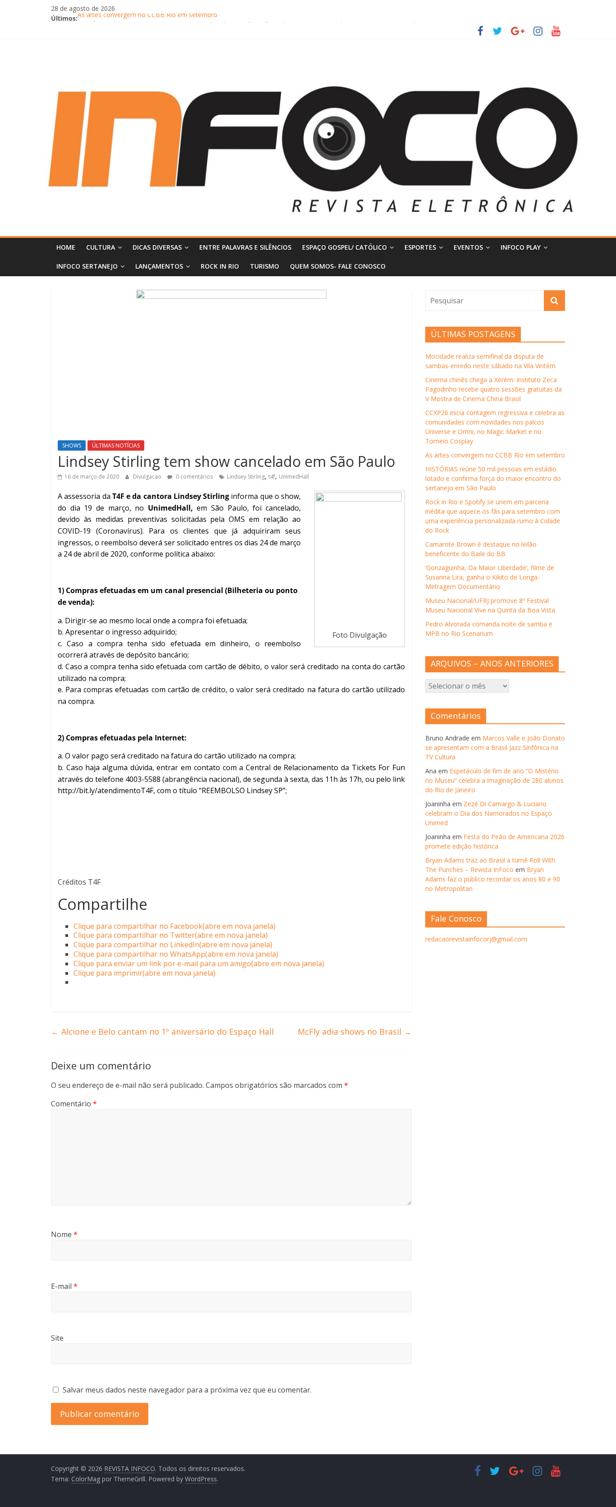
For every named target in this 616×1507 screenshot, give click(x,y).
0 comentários (194, 476)
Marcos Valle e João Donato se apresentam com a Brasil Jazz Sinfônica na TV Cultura (495, 747)
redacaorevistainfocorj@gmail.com (476, 939)
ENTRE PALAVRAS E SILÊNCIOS (245, 247)
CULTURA (100, 247)
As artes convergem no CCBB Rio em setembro (147, 18)
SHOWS (71, 445)
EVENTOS (468, 247)
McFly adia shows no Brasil (355, 1031)
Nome (64, 1234)
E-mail (64, 1286)
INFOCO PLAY (521, 247)
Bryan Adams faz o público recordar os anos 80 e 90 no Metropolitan (492, 879)
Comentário (74, 1104)
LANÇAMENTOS (159, 266)
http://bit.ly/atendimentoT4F (105, 790)
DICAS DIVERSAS (157, 247)
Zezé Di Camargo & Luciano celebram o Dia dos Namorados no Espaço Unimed (488, 813)
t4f (271, 476)
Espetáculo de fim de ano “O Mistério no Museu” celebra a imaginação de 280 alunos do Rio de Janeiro (494, 780)
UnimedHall (294, 476)
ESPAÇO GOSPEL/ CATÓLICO (344, 247)
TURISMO (264, 266)
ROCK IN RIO (220, 266)
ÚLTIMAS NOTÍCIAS (116, 445)
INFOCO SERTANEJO (87, 266)
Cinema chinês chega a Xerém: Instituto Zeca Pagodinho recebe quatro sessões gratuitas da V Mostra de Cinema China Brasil (493, 389)
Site (57, 1338)
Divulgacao (148, 476)
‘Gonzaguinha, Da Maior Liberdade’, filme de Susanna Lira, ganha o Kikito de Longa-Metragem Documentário (489, 577)
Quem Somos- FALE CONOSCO (338, 266)
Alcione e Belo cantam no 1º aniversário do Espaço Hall (162, 1031)
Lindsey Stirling (246, 476)
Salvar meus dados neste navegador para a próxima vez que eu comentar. (187, 1390)
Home (65, 247)
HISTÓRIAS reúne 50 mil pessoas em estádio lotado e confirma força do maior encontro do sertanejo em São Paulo (493, 478)
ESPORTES (420, 247)
